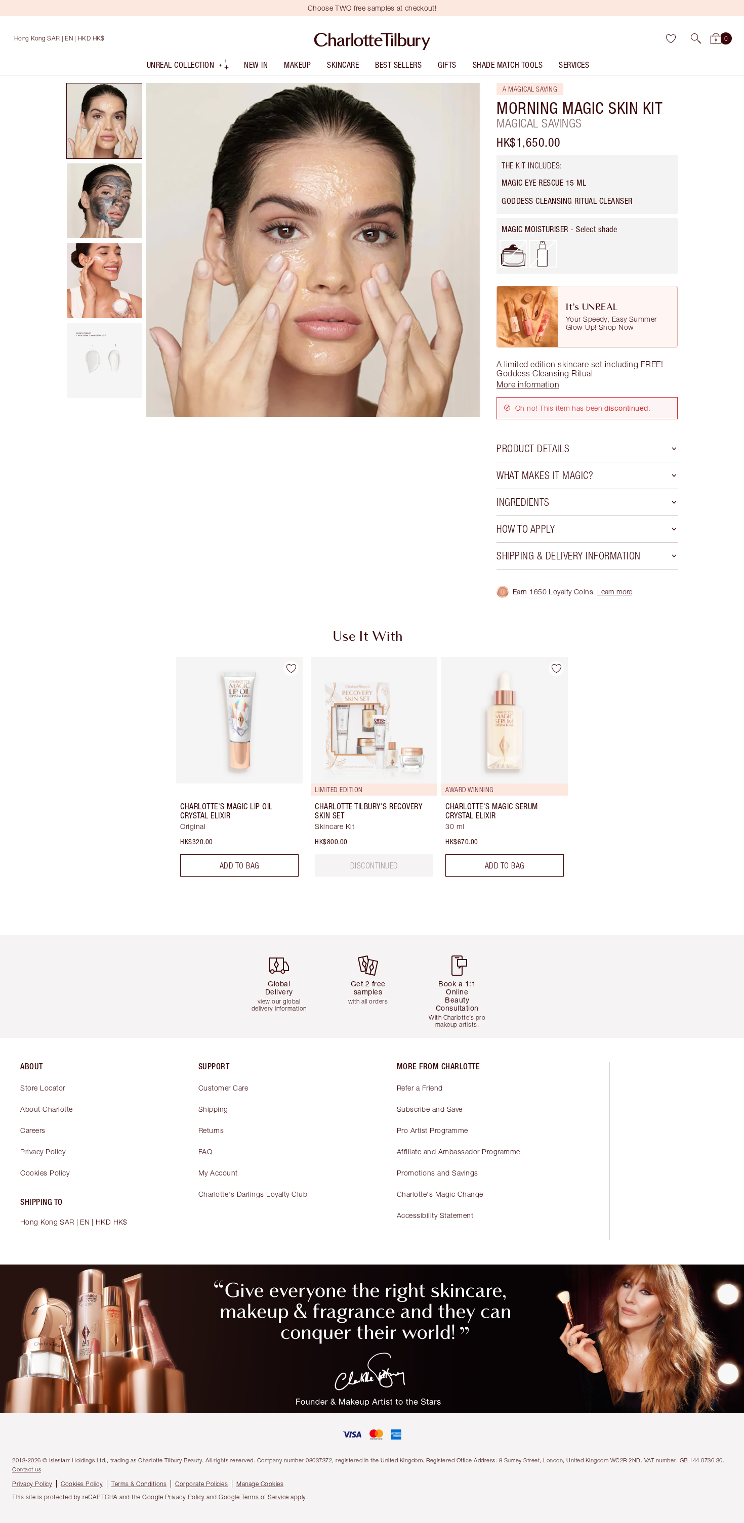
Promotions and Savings (437, 1172)
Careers (33, 1130)
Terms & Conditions (139, 1484)
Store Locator (42, 1087)
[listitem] (188, 67)
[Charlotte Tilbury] (372, 38)
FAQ (205, 1151)
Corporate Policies (201, 1484)
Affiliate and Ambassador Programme (458, 1151)
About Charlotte (46, 1109)
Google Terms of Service (254, 1497)
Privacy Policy (42, 1151)
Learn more (614, 591)
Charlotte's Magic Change (440, 1194)
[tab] (104, 121)
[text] (374, 865)
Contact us (26, 1469)
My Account (218, 1172)
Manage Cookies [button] (259, 1484)
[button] (696, 38)
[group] (232, 771)
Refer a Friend (420, 1087)
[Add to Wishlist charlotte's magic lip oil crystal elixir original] (291, 668)
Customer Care (223, 1087)
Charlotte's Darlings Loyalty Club (253, 1194)
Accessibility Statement (435, 1215)
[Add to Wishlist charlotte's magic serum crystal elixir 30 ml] (556, 668)
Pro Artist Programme (432, 1130)
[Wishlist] (670, 38)
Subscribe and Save (430, 1109)
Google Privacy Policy (173, 1497)
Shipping (213, 1109)
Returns (211, 1130)
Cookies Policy (44, 1172)
